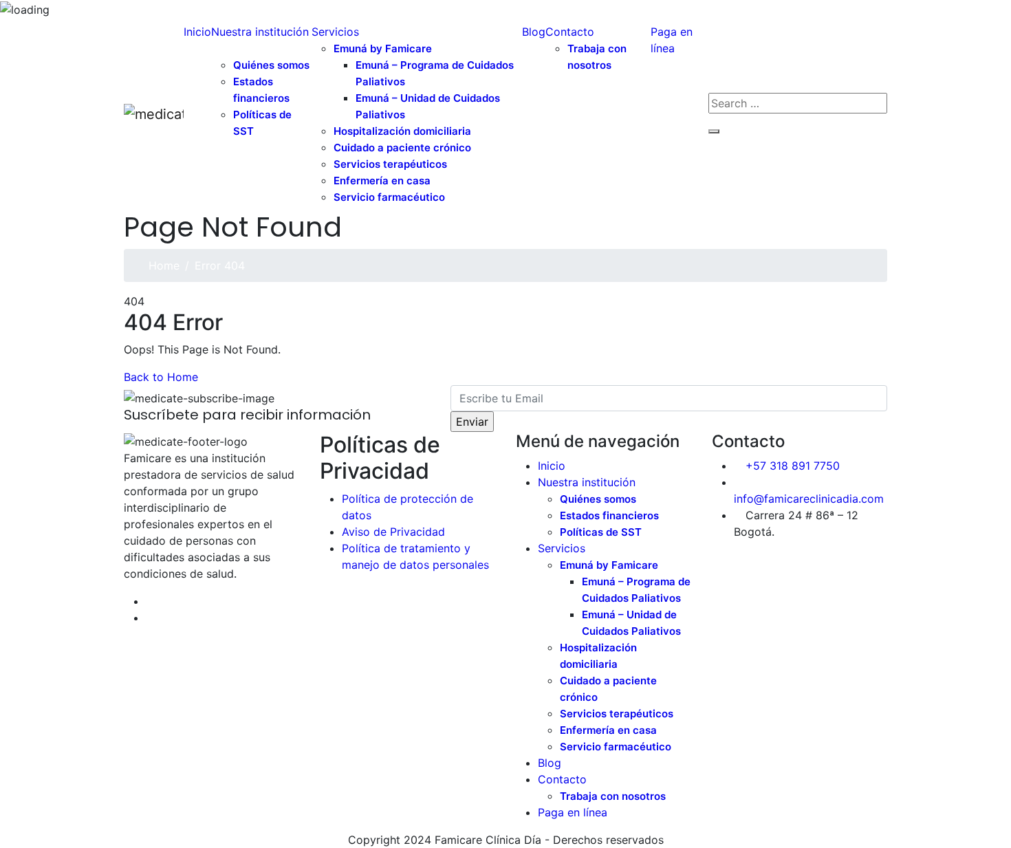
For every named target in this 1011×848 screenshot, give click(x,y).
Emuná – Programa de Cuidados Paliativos (435, 73)
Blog (533, 32)
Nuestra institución (260, 32)
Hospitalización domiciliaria (598, 656)
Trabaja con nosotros (597, 57)
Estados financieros (261, 90)
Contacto (569, 32)
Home (164, 265)
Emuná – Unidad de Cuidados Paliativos (428, 106)
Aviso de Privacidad (393, 532)
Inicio (197, 32)
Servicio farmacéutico (389, 197)
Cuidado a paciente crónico (608, 689)
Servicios (335, 32)
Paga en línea (672, 40)
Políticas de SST (262, 123)
